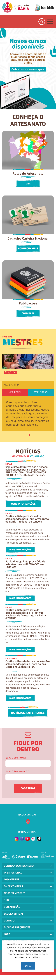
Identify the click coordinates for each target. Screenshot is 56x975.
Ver (28, 183)
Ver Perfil (15, 392)
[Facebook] (22, 839)
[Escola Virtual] (28, 821)
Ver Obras (41, 392)
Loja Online (11, 879)
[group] (28, 68)
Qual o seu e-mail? (17, 771)
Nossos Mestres (15, 893)
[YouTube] (27, 839)
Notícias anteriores (27, 713)
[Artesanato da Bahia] (15, 7)
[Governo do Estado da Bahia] (44, 7)
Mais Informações (23, 503)
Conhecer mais (28, 248)
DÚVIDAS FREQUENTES (17, 927)
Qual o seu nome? (15, 757)
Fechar (28, 965)
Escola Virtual (13, 913)
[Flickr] (33, 839)
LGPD (7, 934)
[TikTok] (39, 839)
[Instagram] (17, 839)
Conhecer (28, 313)
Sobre (8, 900)
